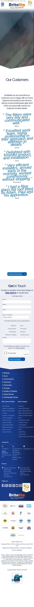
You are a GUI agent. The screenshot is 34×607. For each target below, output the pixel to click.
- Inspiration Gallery (7, 422)
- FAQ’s (20, 429)
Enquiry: (5, 337)
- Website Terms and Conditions (26, 436)
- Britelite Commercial (7, 427)
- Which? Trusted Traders (8, 410)
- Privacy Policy (22, 434)
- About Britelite (6, 406)
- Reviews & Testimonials (8, 415)
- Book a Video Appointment (25, 410)
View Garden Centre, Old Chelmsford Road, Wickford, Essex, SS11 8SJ (25, 471)
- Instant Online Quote (23, 408)
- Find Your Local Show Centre (25, 427)
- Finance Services (6, 420)
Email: (4, 309)
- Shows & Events (6, 429)
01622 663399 (16, 452)
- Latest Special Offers (7, 424)
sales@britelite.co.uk (28, 448)
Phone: (4, 304)
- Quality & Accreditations (8, 408)
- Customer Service (23, 422)
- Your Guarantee (22, 424)
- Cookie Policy (22, 432)
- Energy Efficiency (6, 432)
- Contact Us (21, 406)
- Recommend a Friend (23, 420)
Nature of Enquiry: (8, 315)
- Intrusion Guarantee (7, 417)
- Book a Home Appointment (25, 413)
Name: (4, 299)
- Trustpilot (4, 413)
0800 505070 (10, 1)
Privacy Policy (20, 348)
